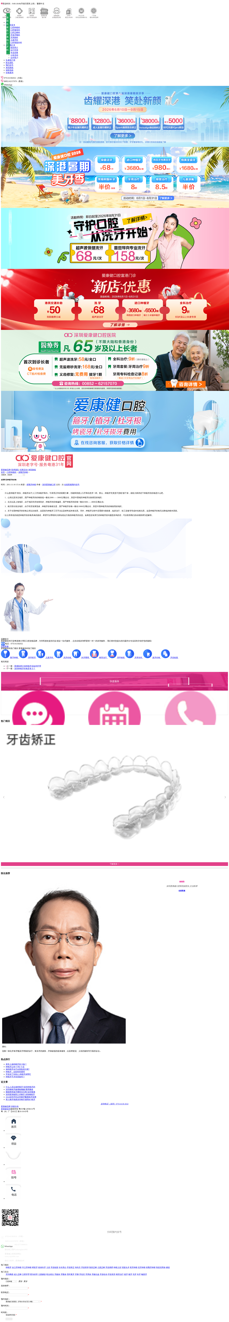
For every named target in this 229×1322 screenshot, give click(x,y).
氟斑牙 (144, 1274)
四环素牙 (70, 1274)
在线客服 (68, 485)
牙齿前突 (85, 1267)
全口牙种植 (16, 1267)
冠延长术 (125, 1267)
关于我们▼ (10, 45)
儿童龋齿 (42, 1274)
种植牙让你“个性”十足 (15, 1067)
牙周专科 (138, 658)
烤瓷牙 (35, 1267)
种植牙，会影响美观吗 (15, 1072)
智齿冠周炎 (161, 1267)
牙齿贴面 (174, 658)
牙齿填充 (111, 1274)
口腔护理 (26, 1274)
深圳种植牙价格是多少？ (24, 669)
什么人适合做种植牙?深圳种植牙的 (20, 1087)
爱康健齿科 (5, 1109)
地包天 (78, 1267)
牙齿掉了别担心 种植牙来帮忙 (18, 1074)
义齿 (48, 1267)
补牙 (139, 1274)
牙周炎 (88, 1274)
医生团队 (9, 63)
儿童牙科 (49, 658)
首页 (3, 472)
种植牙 (8, 1267)
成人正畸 (17, 1274)
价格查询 (9, 73)
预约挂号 (9, 65)
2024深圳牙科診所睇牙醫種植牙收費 (21, 1097)
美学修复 (121, 658)
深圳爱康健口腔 (49, 485)
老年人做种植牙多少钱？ (16, 1064)
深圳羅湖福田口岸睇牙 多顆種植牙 (20, 1094)
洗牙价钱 (67, 658)
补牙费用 (85, 658)
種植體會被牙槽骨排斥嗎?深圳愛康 (20, 1092)
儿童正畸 (101, 1267)
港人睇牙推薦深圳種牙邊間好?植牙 (20, 1099)
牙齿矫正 (70, 1267)
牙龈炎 (57, 1274)
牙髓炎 (63, 1274)
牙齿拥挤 (109, 1267)
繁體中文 (40, 4)
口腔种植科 (11, 472)
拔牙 (126, 1274)
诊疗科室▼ (10, 25)
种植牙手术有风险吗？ (15, 1077)
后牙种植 (142, 1267)
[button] (225, 797)
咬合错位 (50, 1274)
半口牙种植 (26, 1267)
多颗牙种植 (23, 472)
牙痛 (77, 1274)
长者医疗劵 (10, 60)
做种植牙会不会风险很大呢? (17, 1069)
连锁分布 (15, 1106)
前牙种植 (133, 1267)
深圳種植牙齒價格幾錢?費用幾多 (19, 1089)
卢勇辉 (30, 881)
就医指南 (9, 70)
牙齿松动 (103, 1274)
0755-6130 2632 (114, 1104)
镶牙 (130, 1274)
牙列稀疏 (9, 1274)
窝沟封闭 (34, 1274)
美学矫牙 (32, 658)
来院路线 (9, 68)
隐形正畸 (93, 1267)
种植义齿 (117, 1267)
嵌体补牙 (42, 1267)
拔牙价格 (156, 658)
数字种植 (14, 658)
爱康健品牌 (5, 470)
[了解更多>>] (114, 867)
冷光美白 (62, 1267)
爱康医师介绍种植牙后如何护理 (27, 666)
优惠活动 (23, 470)
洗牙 (134, 1274)
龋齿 (168, 1267)
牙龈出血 (95, 1274)
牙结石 (82, 1274)
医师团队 (15, 470)
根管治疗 (103, 658)
